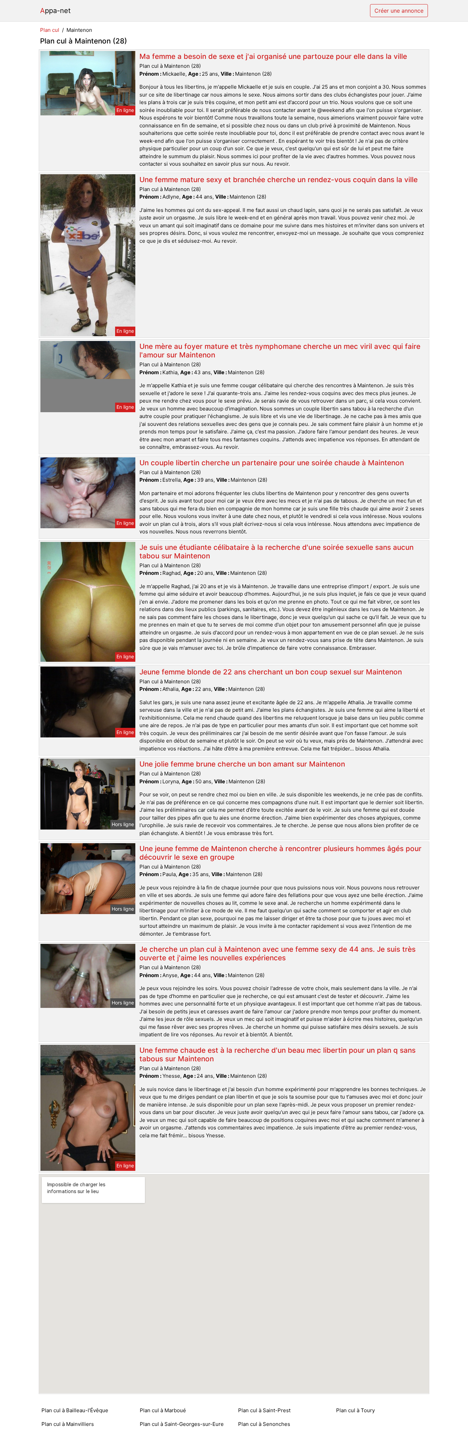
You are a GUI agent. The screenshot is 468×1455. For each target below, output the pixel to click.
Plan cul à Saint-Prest (264, 1410)
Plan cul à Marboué (163, 1410)
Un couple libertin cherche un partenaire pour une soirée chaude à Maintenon (271, 462)
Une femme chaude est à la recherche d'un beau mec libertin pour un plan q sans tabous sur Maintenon (277, 1054)
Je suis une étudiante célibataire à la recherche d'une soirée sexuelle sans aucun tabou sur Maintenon (276, 551)
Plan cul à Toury (355, 1410)
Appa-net (55, 11)
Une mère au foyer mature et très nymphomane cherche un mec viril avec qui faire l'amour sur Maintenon (279, 350)
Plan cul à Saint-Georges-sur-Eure (182, 1424)
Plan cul (49, 30)
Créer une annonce (398, 10)
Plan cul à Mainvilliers (67, 1424)
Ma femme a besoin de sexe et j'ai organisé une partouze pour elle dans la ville (273, 56)
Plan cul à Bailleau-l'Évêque (74, 1410)
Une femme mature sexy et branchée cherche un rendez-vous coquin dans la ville (278, 179)
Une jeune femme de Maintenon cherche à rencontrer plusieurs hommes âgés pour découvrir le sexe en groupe (280, 852)
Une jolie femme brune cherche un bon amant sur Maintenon (242, 764)
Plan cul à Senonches (264, 1424)
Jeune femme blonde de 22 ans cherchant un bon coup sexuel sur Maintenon (270, 672)
